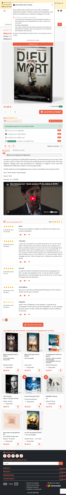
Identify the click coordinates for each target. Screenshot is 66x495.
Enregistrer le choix (33, 40)
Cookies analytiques (21, 25)
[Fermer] (52, 5)
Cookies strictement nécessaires (25, 17)
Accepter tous (33, 44)
